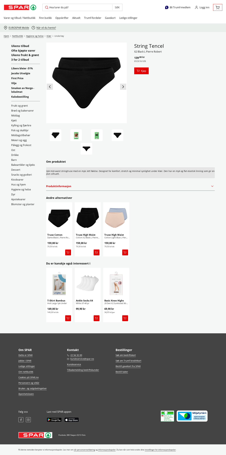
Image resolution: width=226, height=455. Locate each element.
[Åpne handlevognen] (217, 7)
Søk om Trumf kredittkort (128, 360)
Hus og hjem (18, 184)
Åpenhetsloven (26, 393)
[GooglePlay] (54, 419)
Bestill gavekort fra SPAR (128, 366)
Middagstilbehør (20, 135)
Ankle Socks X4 (84, 300)
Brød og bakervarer (22, 110)
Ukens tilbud (20, 46)
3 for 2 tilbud (20, 59)
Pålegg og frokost (21, 145)
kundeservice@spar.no (82, 358)
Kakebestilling (20, 96)
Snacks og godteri (21, 174)
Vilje (13, 83)
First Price (17, 78)
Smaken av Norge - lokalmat (22, 89)
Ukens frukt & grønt (25, 55)
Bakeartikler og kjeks (23, 165)
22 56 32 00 (76, 355)
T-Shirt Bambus (56, 300)
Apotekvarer (18, 199)
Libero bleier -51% (22, 68)
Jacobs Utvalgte (20, 73)
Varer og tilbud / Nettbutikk (19, 18)
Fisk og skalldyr (20, 130)
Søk (117, 7)
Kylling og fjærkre (21, 125)
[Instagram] (28, 419)
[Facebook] (20, 419)
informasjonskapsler (107, 449)
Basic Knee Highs (114, 300)
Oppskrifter (62, 18)
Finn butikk (45, 18)
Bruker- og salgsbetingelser (32, 388)
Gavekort (110, 18)
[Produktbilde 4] (117, 135)
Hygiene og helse (21, 189)
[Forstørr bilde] (86, 83)
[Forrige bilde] (50, 87)
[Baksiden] (97, 135)
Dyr (13, 194)
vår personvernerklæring (84, 449)
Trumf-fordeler (92, 18)
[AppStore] (71, 419)
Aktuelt (76, 18)
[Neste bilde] (123, 87)
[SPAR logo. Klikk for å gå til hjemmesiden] (21, 7)
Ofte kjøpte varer (23, 50)
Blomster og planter (22, 204)
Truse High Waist (85, 234)
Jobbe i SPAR (24, 360)
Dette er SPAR (25, 355)
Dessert (15, 169)
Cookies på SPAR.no (28, 377)
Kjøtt (14, 120)
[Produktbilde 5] (86, 149)
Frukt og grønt (19, 105)
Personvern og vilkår (28, 382)
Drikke (15, 155)
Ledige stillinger (128, 18)
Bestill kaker (122, 371)
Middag (15, 115)
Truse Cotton (54, 234)
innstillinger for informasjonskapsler (160, 449)
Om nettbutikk (25, 371)
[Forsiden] (76, 135)
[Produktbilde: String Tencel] (55, 135)
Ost (13, 150)
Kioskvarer (17, 179)
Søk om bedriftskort (126, 355)
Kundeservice (74, 364)
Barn (14, 160)
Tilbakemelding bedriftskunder (83, 369)
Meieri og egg (19, 140)
